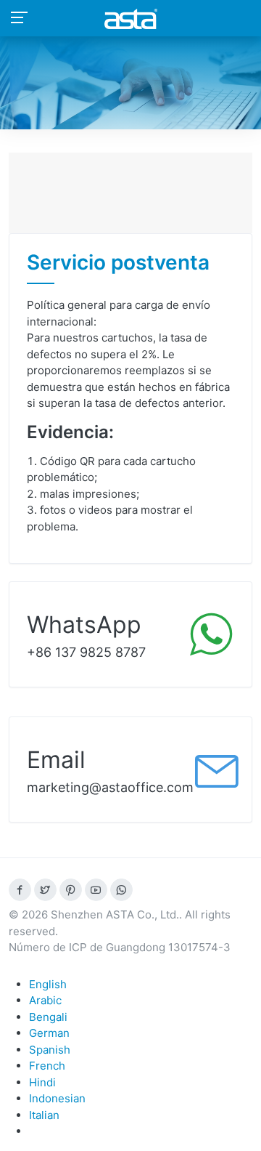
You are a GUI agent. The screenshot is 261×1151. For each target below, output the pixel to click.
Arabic (45, 1000)
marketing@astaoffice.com (110, 787)
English (48, 984)
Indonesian (57, 1098)
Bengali (48, 1017)
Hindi (42, 1082)
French (47, 1066)
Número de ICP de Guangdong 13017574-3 (120, 947)
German (49, 1033)
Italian (44, 1115)
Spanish (49, 1050)
